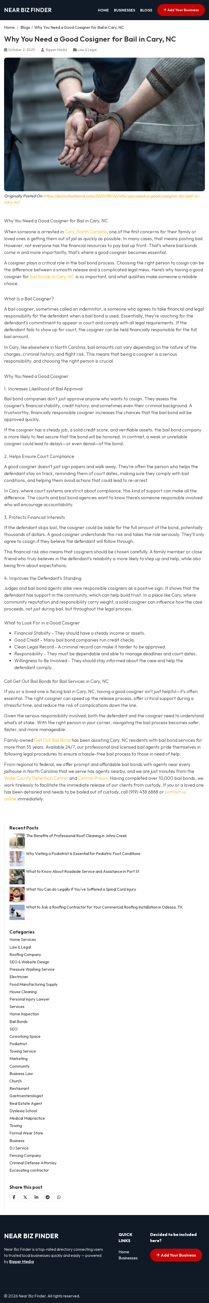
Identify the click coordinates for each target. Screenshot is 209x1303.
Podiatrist (18, 1043)
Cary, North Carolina (86, 232)
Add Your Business (183, 10)
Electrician (18, 976)
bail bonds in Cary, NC (52, 276)
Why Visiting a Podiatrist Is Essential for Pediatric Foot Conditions (83, 853)
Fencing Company (25, 1155)
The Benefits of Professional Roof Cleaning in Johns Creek (76, 835)
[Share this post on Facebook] (14, 1197)
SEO (13, 1029)
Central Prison (92, 778)
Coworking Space (25, 1036)
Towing (15, 1125)
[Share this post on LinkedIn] (36, 1197)
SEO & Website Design (29, 962)
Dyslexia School (23, 1110)
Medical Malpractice (27, 1118)
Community (19, 1066)
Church (15, 1081)
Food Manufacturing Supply (33, 984)
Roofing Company (25, 954)
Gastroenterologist (26, 1095)
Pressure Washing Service (32, 969)
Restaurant (19, 1088)
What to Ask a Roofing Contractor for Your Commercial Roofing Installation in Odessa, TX (104, 907)
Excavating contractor (29, 1170)
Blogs (146, 10)
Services (16, 1006)
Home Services (22, 939)
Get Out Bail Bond (52, 740)
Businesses (124, 10)
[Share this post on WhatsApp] (58, 1197)
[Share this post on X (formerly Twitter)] (25, 1197)
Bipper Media (21, 1261)
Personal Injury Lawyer (29, 999)
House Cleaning (23, 991)
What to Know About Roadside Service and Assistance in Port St (82, 871)
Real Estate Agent (25, 1103)
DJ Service (19, 1148)
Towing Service (22, 1051)
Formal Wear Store (26, 1133)
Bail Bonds (18, 1021)
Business (16, 1140)
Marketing (18, 1058)
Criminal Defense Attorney (33, 1162)
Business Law (21, 1073)
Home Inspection (24, 1014)
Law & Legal (87, 49)
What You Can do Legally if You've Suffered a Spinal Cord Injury (81, 889)
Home (103, 10)
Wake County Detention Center (36, 778)
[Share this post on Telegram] (47, 1197)
